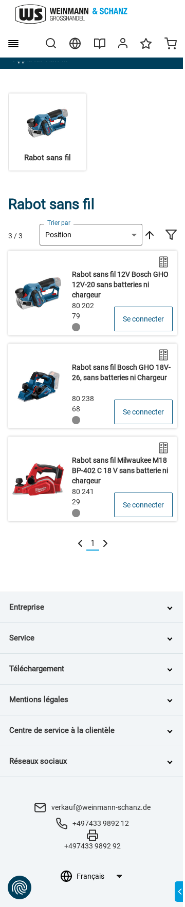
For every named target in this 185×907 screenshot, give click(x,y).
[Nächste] (105, 544)
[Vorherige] (80, 544)
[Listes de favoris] (146, 48)
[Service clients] (122, 45)
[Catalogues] (99, 47)
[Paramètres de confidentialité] (19, 887)
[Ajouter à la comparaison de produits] (163, 262)
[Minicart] (170, 44)
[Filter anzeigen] (171, 236)
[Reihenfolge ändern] (148, 234)
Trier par (58, 222)
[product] (92, 293)
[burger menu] (13, 43)
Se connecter (143, 319)
